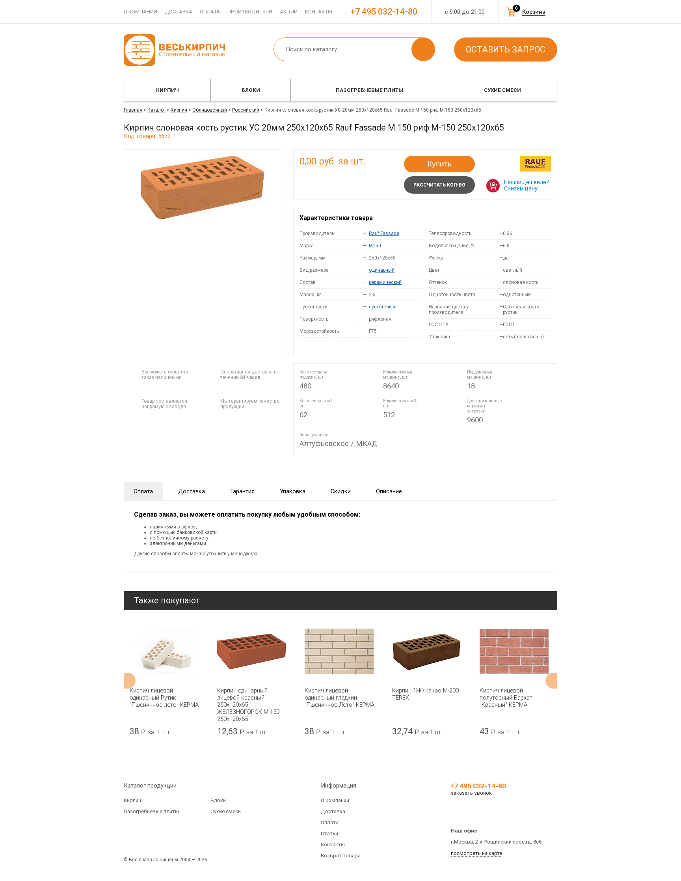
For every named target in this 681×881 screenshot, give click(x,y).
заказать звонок (471, 793)
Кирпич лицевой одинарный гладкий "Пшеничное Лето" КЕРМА (339, 697)
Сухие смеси (502, 90)
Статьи (329, 833)
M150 (375, 245)
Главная (133, 110)
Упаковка (292, 491)
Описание (389, 491)
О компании (140, 12)
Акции (289, 12)
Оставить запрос (505, 49)
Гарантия (242, 491)
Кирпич (167, 90)
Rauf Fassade (384, 233)
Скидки (341, 491)
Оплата (210, 12)
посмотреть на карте (476, 853)
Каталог (156, 110)
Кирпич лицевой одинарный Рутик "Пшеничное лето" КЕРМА (164, 697)
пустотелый (382, 307)
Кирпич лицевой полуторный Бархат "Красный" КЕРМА (506, 697)
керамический (385, 282)
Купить (440, 164)
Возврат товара (341, 856)
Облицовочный (209, 110)
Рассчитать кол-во (439, 185)
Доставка (178, 12)
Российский (245, 110)
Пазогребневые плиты (369, 90)
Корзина (533, 11)
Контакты (318, 12)
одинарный (381, 270)
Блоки (251, 90)
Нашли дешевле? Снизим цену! (526, 185)
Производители (249, 12)
